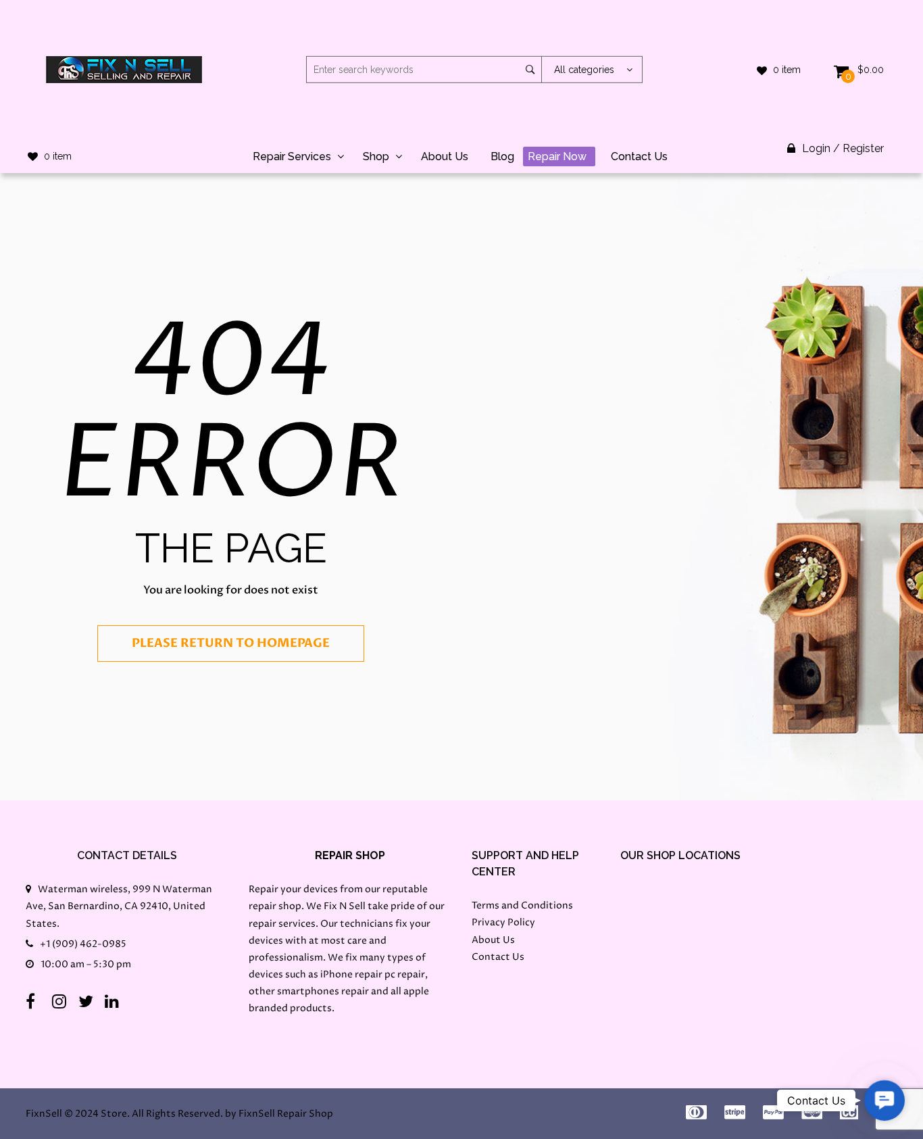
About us (444, 156)
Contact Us (498, 956)
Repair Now (557, 156)
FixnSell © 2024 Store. (78, 1113)
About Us (493, 940)
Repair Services (292, 156)
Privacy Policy (503, 922)
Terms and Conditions (522, 905)
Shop (376, 156)
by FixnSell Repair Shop (279, 1113)
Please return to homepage (231, 643)
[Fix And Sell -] (124, 69)
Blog (502, 156)
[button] (884, 1100)
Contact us (639, 156)
